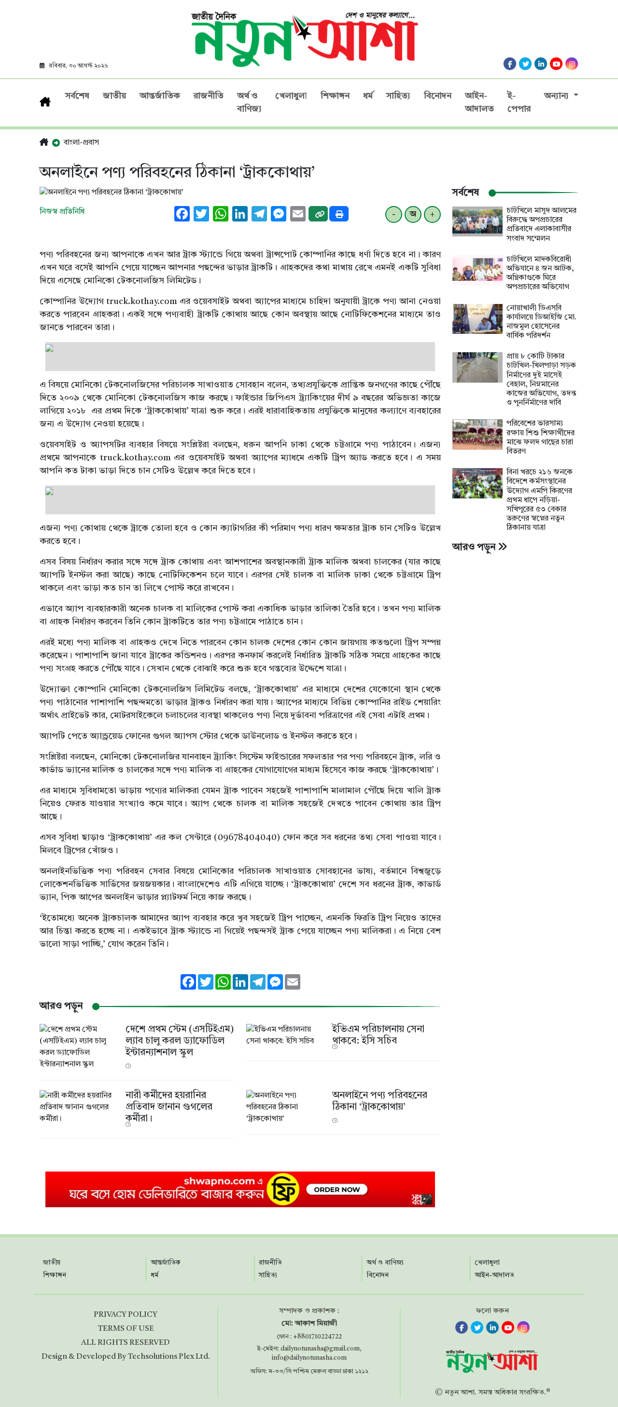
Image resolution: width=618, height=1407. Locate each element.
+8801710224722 (317, 1337)
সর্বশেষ (77, 96)
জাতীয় (114, 96)
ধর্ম (368, 96)
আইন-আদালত (479, 102)
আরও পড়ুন (475, 547)
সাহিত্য (398, 96)
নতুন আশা (460, 1392)
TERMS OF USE (126, 1329)
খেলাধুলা (291, 96)
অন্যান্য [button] (557, 96)
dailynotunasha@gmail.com (320, 1349)
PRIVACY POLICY (125, 1315)
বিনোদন (437, 96)
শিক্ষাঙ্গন (335, 96)
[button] (44, 143)
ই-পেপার (519, 102)
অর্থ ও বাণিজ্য (249, 102)
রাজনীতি (209, 96)
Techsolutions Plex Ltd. (168, 1357)
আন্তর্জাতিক (160, 96)
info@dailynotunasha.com (309, 1358)
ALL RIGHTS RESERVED (125, 1343)
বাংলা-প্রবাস (81, 143)
